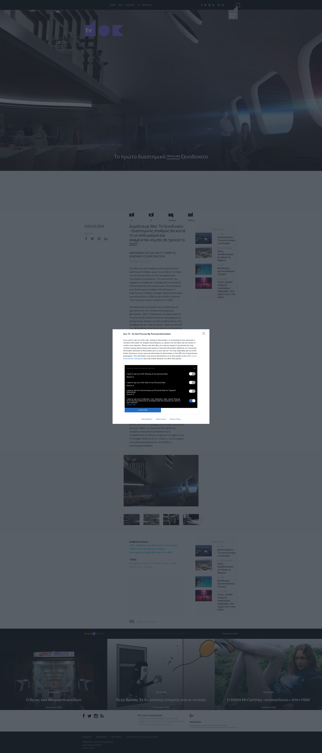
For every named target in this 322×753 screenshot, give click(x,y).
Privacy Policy (175, 419)
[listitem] (161, 368)
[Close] (204, 334)
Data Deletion (146, 419)
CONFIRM (143, 410)
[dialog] (161, 376)
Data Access (161, 419)
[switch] (192, 373)
